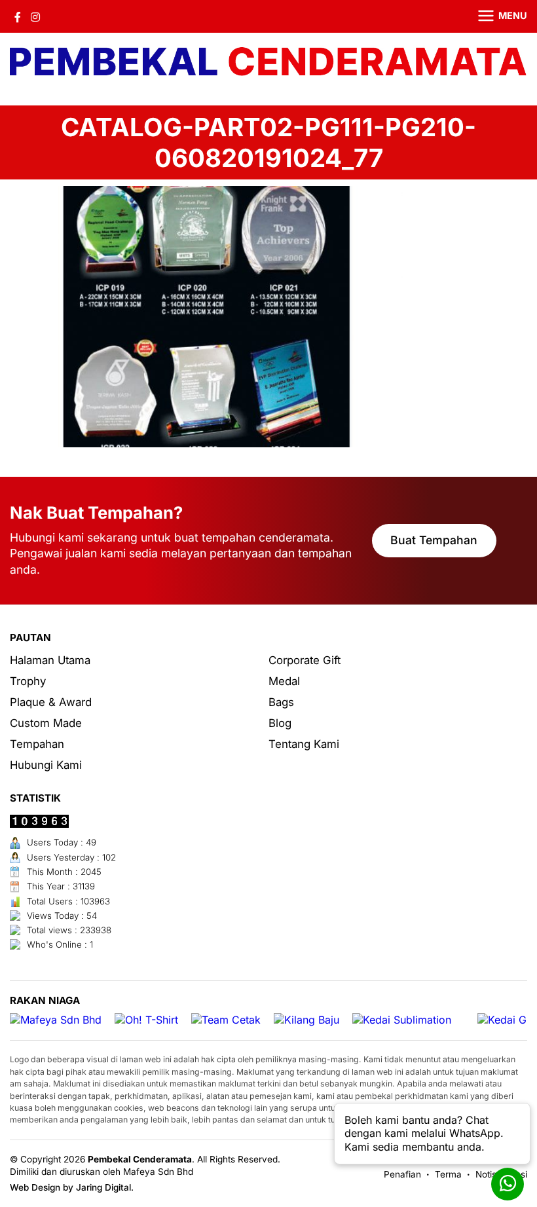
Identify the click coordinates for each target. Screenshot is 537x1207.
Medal (284, 681)
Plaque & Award (51, 702)
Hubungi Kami (46, 764)
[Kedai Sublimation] (401, 1020)
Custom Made (46, 723)
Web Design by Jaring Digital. (72, 1187)
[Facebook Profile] (18, 16)
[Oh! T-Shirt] (146, 1020)
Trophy (28, 681)
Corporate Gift (304, 660)
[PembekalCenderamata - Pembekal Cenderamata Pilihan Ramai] (268, 62)
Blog (279, 723)
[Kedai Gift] (506, 1020)
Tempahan (37, 744)
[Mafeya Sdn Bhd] (56, 1020)
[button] (494, 16)
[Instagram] (35, 16)
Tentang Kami (303, 744)
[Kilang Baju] (306, 1020)
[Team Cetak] (226, 1020)
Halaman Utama (50, 660)
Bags (281, 702)
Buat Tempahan (433, 540)
